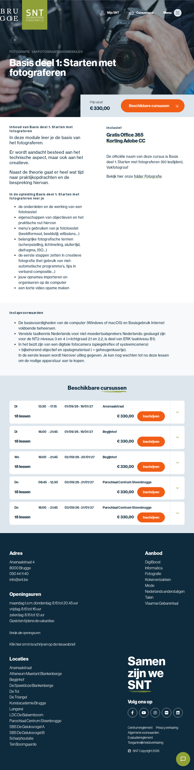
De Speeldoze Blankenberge (31, 685)
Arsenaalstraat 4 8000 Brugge (22, 565)
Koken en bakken (158, 579)
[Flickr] (166, 712)
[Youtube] (144, 712)
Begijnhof (16, 679)
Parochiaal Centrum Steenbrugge (35, 721)
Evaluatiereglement (140, 737)
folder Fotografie (148, 176)
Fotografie (19, 52)
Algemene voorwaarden (143, 732)
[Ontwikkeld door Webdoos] (129, 750)
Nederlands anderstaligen (165, 591)
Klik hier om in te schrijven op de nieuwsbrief (42, 644)
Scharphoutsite (21, 738)
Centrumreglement (140, 727)
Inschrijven (151, 416)
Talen (149, 597)
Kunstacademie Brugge (27, 703)
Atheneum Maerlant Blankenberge (35, 673)
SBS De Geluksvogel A (26, 727)
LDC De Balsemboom (26, 715)
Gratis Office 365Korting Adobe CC (125, 138)
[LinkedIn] (178, 712)
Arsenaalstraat (20, 668)
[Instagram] (155, 712)
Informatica (154, 568)
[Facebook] (132, 712)
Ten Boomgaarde (22, 744)
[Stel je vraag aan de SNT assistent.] (183, 759)
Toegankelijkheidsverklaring (145, 742)
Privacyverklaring (167, 727)
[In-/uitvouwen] (177, 412)
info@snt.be (18, 579)
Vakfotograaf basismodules (57, 52)
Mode (149, 585)
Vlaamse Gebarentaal (161, 603)
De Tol (14, 691)
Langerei (16, 709)
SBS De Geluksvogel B (26, 732)
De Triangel (18, 697)
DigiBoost (153, 562)
